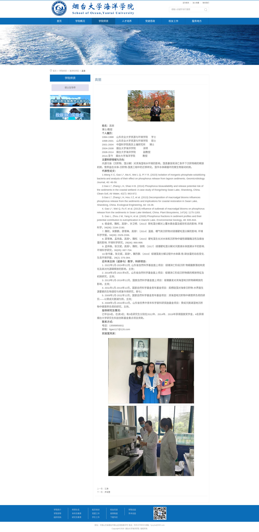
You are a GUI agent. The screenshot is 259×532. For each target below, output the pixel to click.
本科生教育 (76, 513)
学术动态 (132, 513)
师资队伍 (75, 510)
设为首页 (186, 3)
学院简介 (57, 510)
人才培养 (127, 21)
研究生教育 (76, 517)
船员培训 (96, 510)
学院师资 (103, 21)
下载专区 (114, 517)
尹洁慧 (107, 492)
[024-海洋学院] (94, 2)
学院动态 (132, 510)
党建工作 (96, 513)
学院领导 (57, 513)
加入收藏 (196, 3)
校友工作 (173, 21)
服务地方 (197, 21)
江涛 (106, 489)
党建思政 (150, 21)
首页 (59, 21)
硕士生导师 (70, 87)
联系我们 (206, 3)
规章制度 (114, 513)
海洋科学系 (74, 71)
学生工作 (96, 517)
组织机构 (57, 517)
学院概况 (80, 21)
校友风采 (114, 510)
